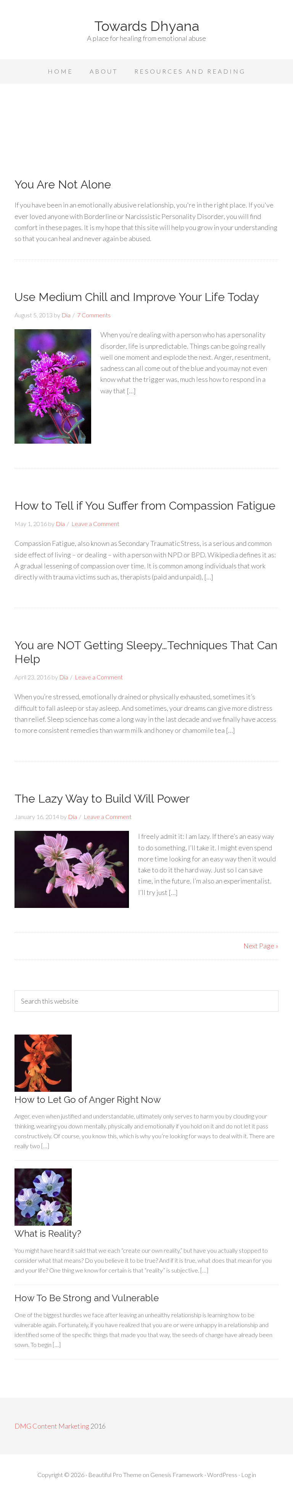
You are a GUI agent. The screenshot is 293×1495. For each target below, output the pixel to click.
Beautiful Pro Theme (115, 1474)
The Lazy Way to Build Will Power (102, 798)
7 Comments (94, 315)
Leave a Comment (95, 523)
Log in (248, 1474)
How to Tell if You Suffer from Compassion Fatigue (144, 505)
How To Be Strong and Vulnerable (86, 1297)
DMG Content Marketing (51, 1426)
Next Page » (261, 945)
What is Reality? (47, 1233)
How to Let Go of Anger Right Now (87, 1099)
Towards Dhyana (146, 26)
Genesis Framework (176, 1474)
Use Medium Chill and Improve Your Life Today (136, 297)
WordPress (222, 1474)
